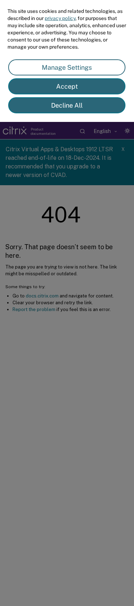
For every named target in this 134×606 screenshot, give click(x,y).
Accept (67, 86)
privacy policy (60, 18)
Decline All (67, 105)
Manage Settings (67, 67)
